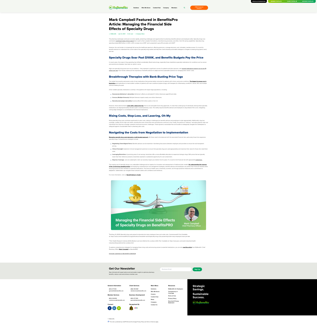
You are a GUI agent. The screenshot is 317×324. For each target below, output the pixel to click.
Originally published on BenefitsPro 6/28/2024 (122, 254)
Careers (153, 294)
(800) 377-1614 (112, 289)
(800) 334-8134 (113, 298)
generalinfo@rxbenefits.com (116, 291)
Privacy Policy (172, 298)
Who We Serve (146, 8)
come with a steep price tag (135, 106)
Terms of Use (172, 296)
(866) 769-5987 (134, 289)
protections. (198, 160)
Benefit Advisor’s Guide (134, 175)
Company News (140, 34)
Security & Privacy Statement (173, 302)
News (152, 299)
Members (174, 8)
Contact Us (154, 305)
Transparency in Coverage (173, 292)
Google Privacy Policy (138, 322)
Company (166, 8)
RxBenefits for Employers (175, 289)
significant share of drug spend (125, 41)
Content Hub (156, 8)
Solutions (136, 8)
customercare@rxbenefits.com (117, 300)
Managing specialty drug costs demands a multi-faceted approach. (128, 137)
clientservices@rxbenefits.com (138, 291)
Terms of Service (151, 322)
